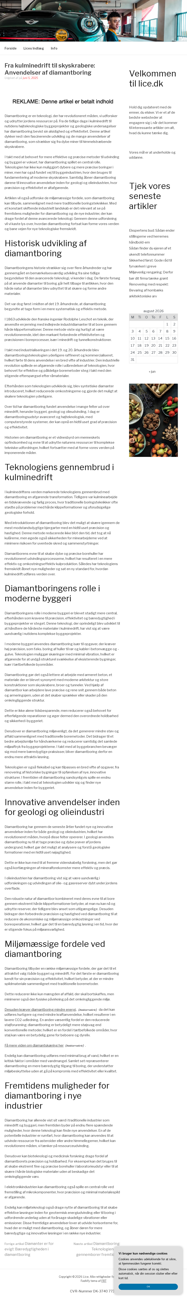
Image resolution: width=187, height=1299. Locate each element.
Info (54, 48)
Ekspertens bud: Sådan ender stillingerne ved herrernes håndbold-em (152, 236)
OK (148, 1286)
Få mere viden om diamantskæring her (34, 1045)
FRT (103, 1281)
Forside (11, 48)
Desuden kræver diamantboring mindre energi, (41, 1010)
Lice (93, 15)
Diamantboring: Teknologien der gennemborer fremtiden (97, 1249)
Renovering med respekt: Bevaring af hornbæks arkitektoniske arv (149, 290)
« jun (152, 371)
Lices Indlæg (33, 48)
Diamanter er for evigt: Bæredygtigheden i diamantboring (29, 1249)
